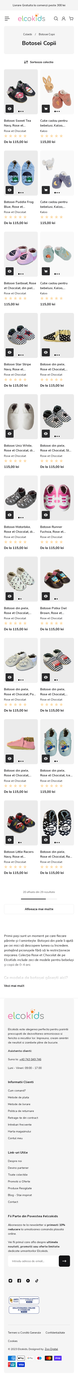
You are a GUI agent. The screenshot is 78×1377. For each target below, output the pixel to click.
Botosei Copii (47, 34)
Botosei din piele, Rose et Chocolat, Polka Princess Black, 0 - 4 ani (55, 367)
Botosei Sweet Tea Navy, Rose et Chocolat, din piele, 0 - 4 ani (20, 123)
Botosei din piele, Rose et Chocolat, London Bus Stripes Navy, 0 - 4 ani (54, 692)
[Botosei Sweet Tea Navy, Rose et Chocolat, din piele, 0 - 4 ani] (21, 91)
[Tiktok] (36, 1280)
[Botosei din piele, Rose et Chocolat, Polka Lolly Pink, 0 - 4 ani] (21, 741)
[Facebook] (19, 1280)
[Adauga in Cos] (46, 109)
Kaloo (43, 131)
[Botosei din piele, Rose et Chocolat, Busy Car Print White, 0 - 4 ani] (21, 579)
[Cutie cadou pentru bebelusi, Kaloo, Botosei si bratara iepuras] (57, 91)
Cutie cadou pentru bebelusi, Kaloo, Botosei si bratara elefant (54, 204)
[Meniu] (7, 18)
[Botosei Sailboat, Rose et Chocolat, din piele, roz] (21, 254)
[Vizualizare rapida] (10, 109)
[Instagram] (10, 1280)
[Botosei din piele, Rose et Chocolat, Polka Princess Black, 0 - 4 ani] (57, 335)
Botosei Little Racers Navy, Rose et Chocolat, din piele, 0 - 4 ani (20, 854)
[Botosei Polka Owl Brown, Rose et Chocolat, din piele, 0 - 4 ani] (57, 579)
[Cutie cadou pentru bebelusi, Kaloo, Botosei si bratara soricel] (57, 254)
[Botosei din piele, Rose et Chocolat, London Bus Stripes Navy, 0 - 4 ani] (57, 660)
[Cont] (63, 18)
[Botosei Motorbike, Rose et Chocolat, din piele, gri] (21, 498)
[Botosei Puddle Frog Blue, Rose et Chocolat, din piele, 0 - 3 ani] (21, 173)
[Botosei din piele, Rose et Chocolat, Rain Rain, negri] (57, 822)
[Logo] (31, 18)
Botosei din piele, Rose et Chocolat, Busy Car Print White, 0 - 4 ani (19, 610)
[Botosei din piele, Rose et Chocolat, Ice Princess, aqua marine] (57, 741)
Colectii (28, 34)
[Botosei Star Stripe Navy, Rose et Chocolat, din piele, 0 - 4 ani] (21, 335)
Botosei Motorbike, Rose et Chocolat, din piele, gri (19, 529)
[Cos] (71, 18)
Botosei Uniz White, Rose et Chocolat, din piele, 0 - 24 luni (19, 448)
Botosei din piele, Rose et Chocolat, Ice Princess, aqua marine (56, 773)
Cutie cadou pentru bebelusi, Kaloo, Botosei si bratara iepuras (54, 123)
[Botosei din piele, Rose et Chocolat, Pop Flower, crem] (21, 660)
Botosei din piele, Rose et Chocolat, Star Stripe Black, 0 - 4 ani (56, 448)
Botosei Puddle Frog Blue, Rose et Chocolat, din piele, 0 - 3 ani (20, 204)
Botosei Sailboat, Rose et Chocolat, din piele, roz (20, 285)
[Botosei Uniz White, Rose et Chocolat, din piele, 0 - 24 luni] (21, 416)
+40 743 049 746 (30, 1059)
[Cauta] (56, 18)
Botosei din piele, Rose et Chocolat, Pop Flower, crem (19, 692)
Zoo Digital (51, 1349)
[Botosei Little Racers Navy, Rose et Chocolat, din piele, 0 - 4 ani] (21, 822)
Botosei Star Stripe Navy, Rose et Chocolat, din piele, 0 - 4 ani (20, 367)
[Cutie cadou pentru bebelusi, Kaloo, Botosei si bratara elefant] (57, 173)
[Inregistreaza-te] (64, 1261)
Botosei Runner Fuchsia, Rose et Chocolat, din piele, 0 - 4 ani (56, 529)
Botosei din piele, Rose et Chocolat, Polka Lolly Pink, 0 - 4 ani (19, 773)
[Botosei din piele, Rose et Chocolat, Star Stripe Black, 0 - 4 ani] (57, 416)
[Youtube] (28, 1280)
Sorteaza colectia (41, 62)
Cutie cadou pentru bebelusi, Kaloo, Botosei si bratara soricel (54, 285)
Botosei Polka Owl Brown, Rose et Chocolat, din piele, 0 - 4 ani (56, 610)
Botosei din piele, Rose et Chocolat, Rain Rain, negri (56, 854)
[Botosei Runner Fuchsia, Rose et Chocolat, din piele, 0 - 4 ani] (57, 498)
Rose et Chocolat (15, 131)
